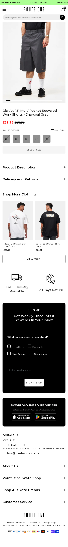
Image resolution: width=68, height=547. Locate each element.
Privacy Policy (49, 522)
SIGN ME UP (34, 382)
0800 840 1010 (14, 445)
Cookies (33, 522)
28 (6, 139)
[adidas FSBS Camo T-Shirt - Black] (50, 220)
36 (47, 139)
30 (16, 139)
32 (26, 139)
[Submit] (62, 17)
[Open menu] (4, 9)
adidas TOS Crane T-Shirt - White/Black (15, 245)
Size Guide (60, 130)
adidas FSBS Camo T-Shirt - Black (48, 245)
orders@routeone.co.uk (21, 453)
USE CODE (37, 2)
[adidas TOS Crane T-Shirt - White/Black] (18, 220)
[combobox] (34, 17)
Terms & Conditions (16, 522)
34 (37, 139)
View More (34, 259)
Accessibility (8, 525)
